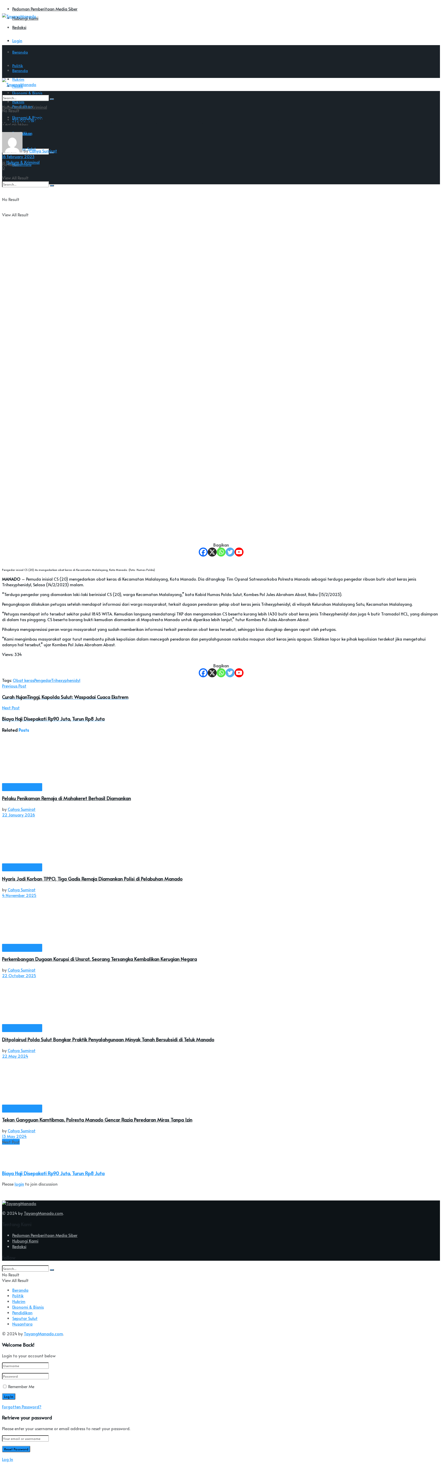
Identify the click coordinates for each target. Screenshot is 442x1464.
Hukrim (18, 1301)
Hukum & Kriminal (30, 107)
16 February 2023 (18, 156)
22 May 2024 (15, 1056)
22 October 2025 (19, 975)
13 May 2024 (14, 1136)
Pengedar (42, 680)
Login (17, 40)
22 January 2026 (18, 814)
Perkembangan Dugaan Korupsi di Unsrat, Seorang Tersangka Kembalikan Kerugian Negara (99, 958)
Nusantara (22, 1324)
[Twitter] (230, 552)
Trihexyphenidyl (65, 680)
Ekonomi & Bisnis (28, 1307)
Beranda (20, 52)
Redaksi (19, 27)
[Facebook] (203, 552)
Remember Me (21, 1386)
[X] (212, 552)
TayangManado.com (43, 1213)
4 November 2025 (19, 895)
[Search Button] (52, 99)
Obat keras (23, 680)
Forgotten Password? (21, 1406)
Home (7, 107)
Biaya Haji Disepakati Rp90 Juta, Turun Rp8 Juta (53, 1173)
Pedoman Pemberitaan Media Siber (45, 9)
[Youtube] (239, 552)
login (19, 1184)
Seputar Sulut (25, 1318)
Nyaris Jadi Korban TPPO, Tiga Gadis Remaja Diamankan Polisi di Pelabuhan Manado (92, 878)
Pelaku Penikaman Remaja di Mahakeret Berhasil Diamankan (66, 798)
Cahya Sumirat (43, 151)
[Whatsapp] (221, 552)
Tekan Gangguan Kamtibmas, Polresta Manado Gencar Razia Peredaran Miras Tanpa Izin (97, 1119)
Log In (7, 1459)
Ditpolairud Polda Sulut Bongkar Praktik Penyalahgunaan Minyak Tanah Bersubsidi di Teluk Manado (108, 1039)
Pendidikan (22, 1312)
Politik (18, 1295)
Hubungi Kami (25, 1241)
